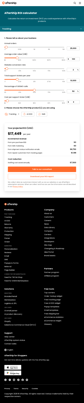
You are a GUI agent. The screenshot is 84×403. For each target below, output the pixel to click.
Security (25, 389)
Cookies (35, 389)
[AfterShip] (10, 3)
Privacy (7, 389)
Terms (16, 389)
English (10, 350)
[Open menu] (80, 3)
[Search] (75, 3)
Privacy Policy (18, 186)
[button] (42, 176)
